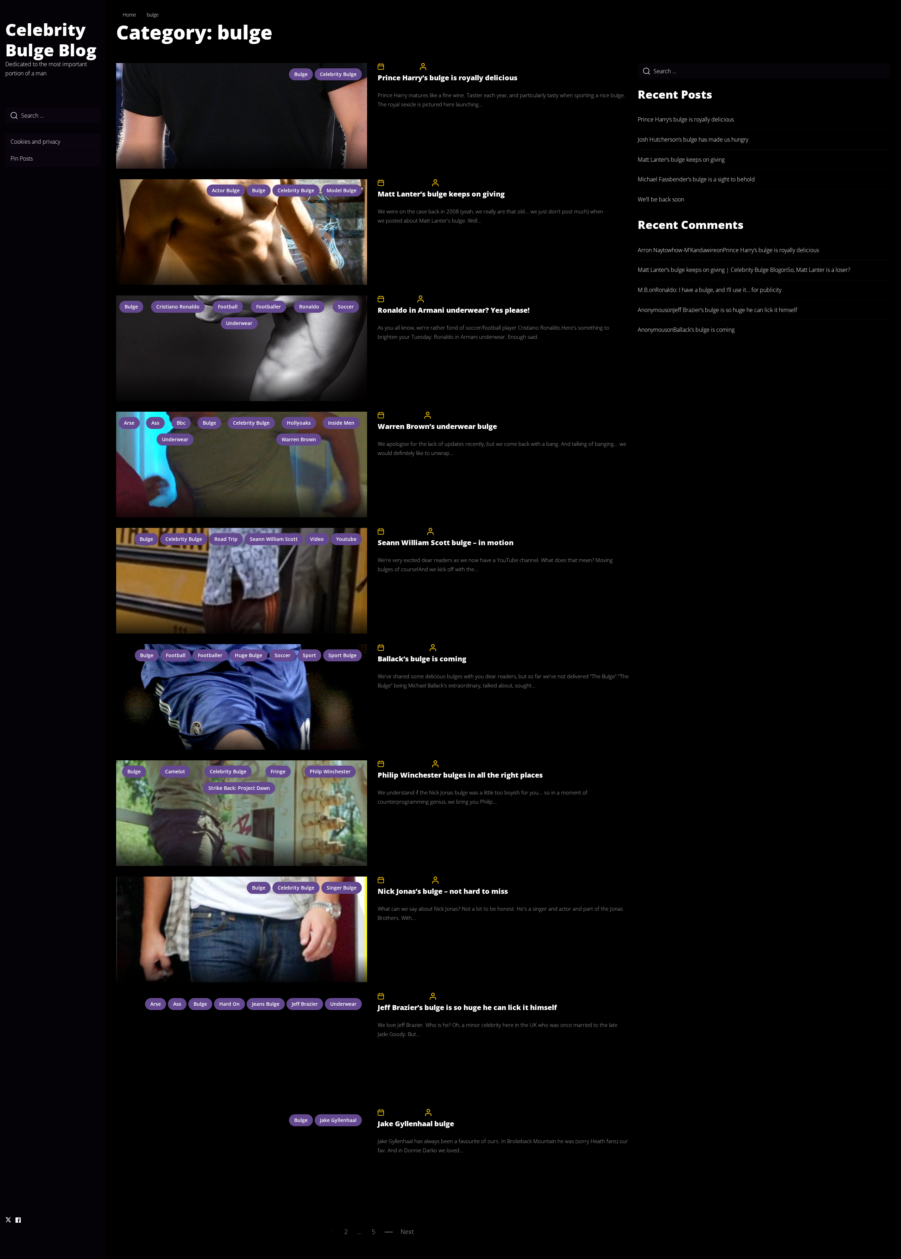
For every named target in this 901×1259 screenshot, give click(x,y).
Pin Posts (22, 158)
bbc (181, 422)
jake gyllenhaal (338, 1120)
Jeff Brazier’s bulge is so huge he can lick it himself (467, 1007)
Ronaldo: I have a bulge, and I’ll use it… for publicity (718, 290)
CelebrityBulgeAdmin (450, 66)
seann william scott (274, 539)
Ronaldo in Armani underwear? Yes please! (454, 310)
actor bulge (226, 190)
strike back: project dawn (239, 788)
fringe (278, 771)
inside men (341, 422)
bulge (301, 74)
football (228, 306)
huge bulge (248, 655)
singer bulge (342, 887)
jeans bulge (265, 1004)
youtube (346, 539)
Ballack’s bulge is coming (422, 658)
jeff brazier (305, 1004)
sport (309, 655)
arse (129, 422)
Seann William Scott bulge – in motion (445, 542)
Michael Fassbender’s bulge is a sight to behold (696, 179)
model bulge (342, 190)
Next (407, 1231)
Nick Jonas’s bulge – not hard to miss (443, 891)
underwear (239, 323)
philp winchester (330, 771)
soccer (346, 306)
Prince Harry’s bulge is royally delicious (447, 77)
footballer (268, 306)
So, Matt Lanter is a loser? (818, 270)
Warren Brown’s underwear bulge (437, 426)
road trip (226, 539)
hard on (229, 1004)
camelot (175, 771)
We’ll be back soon (661, 199)
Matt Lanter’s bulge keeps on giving (441, 194)
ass (155, 422)
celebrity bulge (338, 74)
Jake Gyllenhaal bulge (416, 1123)
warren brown (299, 439)
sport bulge (342, 655)
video (317, 539)
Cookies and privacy (35, 141)
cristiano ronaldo (178, 306)
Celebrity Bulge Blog (50, 39)
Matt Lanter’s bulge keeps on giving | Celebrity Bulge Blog (709, 270)
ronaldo (309, 306)
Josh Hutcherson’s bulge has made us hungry (693, 139)
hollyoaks (299, 422)
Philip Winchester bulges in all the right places (460, 775)
